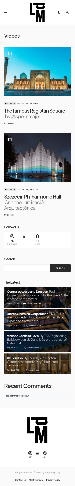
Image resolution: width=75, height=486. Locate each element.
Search (9, 259)
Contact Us (20, 480)
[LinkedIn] (24, 240)
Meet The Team (36, 480)
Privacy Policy (53, 480)
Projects (10, 103)
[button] (5, 12)
